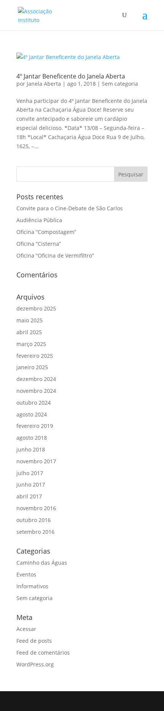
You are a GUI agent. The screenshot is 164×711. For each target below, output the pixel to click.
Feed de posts (34, 640)
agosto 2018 (31, 437)
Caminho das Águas (41, 562)
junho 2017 (30, 484)
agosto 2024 (31, 414)
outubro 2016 (33, 520)
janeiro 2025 (32, 367)
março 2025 (31, 343)
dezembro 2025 (36, 308)
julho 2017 (29, 473)
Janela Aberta (44, 83)
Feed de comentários (43, 652)
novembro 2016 (36, 508)
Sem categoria (120, 83)
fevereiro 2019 (34, 425)
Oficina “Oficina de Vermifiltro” (55, 255)
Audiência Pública (39, 220)
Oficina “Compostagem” (46, 231)
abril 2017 (29, 496)
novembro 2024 (36, 390)
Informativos (32, 586)
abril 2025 (29, 332)
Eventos (26, 574)
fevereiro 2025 (34, 355)
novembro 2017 (36, 461)
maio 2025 (29, 320)
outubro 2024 (33, 402)
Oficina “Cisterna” (38, 243)
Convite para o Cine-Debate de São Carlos (69, 208)
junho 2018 (30, 449)
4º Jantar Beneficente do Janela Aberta (70, 76)
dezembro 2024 (36, 379)
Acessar (26, 629)
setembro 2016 (35, 531)
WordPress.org (35, 664)
